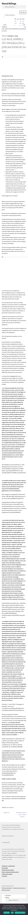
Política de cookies (20, 912)
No (12, 912)
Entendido (6, 912)
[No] (26, 909)
